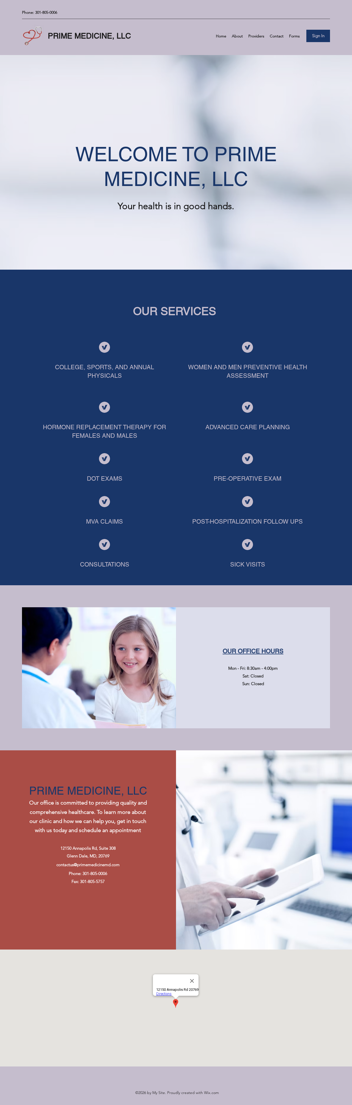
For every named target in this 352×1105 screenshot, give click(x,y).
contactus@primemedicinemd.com (88, 864)
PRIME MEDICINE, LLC (89, 35)
